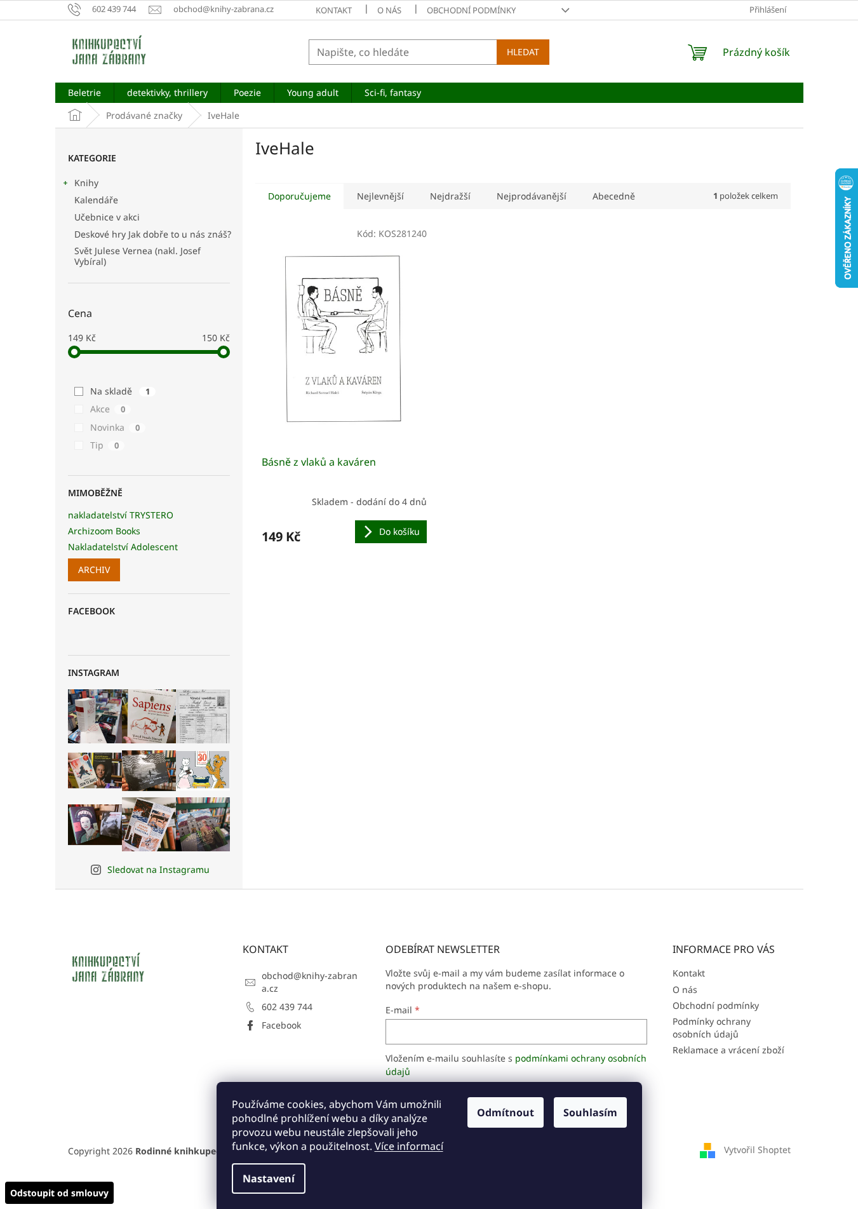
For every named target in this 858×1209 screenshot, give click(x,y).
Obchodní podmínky (471, 10)
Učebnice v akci (107, 217)
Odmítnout (505, 1112)
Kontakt (334, 10)
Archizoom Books (104, 531)
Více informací (409, 1146)
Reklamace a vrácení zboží (728, 1050)
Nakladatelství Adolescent (123, 546)
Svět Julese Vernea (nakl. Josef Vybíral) (137, 256)
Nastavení (269, 1178)
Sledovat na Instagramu (158, 869)
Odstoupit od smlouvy (59, 1193)
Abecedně (614, 196)
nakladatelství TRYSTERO (120, 515)
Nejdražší (450, 196)
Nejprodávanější (531, 196)
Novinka (115, 427)
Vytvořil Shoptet (757, 1150)
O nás (389, 10)
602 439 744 (287, 1007)
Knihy (86, 183)
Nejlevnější (380, 196)
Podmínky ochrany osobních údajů (712, 1027)
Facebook (281, 1025)
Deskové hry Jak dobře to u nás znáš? (152, 234)
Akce (107, 409)
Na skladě (120, 391)
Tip (104, 445)
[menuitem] (84, 93)
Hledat (523, 52)
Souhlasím (590, 1112)
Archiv (94, 570)
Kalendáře (96, 200)
